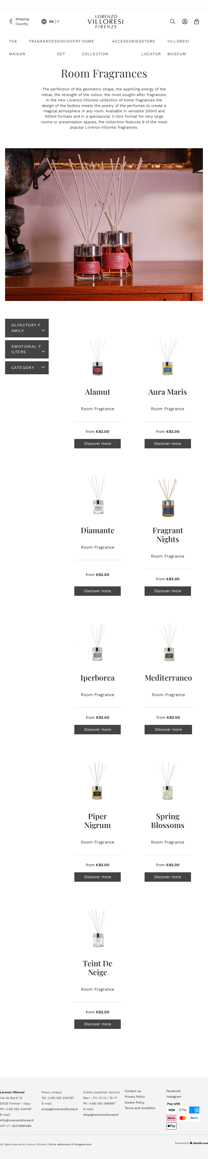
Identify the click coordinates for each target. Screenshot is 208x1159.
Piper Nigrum (97, 820)
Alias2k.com (200, 1143)
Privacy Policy (135, 1096)
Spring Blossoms (167, 820)
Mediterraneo (168, 677)
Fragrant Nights (167, 534)
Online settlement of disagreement (70, 1144)
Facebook (173, 1091)
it (58, 21)
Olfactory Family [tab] (26, 328)
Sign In (184, 21)
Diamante (97, 530)
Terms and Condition (140, 1108)
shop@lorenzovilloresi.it (100, 1114)
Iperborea (97, 677)
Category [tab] (22, 367)
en (51, 21)
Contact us (133, 1091)
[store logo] (105, 21)
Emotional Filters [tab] (26, 349)
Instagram (173, 1096)
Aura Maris (167, 392)
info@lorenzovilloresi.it (17, 1120)
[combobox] (162, 23)
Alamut (97, 392)
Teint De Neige (97, 967)
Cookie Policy (134, 1102)
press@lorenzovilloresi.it (60, 1109)
